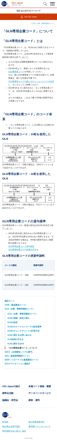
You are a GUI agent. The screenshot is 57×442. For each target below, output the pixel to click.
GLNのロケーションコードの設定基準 (24, 327)
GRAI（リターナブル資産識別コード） (22, 360)
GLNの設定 (12, 322)
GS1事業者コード (16, 72)
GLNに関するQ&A (15, 344)
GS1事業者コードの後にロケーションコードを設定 (31, 81)
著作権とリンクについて (39, 426)
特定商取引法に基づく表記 (14, 431)
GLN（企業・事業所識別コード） (44, 23)
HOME (5, 422)
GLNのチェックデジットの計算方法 (23, 331)
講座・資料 (34, 400)
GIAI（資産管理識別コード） (18, 356)
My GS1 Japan (31, 17)
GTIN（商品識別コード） (16, 305)
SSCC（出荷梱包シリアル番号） (19, 352)
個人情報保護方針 (36, 422)
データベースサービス (39, 393)
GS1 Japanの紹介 (11, 386)
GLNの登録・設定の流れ (18, 318)
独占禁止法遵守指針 (11, 426)
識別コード (10, 301)
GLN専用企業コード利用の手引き (23, 250)
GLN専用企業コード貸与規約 (21, 246)
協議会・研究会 (10, 400)
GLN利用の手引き (15, 339)
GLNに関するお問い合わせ (19, 335)
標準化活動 (8, 393)
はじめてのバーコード (31, 11)
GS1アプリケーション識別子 (17, 364)
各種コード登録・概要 (39, 386)
